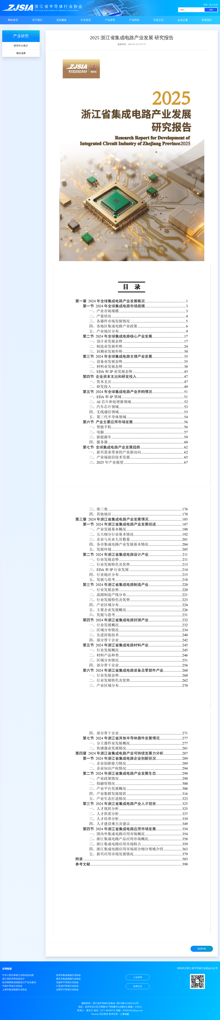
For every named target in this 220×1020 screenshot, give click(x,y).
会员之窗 (183, 20)
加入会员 (213, 5)
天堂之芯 (158, 20)
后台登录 (103, 1014)
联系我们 (207, 20)
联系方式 (137, 986)
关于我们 (37, 20)
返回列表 (202, 949)
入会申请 (137, 977)
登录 (205, 5)
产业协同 (134, 20)
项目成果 (21, 53)
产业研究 (110, 20)
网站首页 (13, 20)
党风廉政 (61, 20)
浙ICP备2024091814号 (127, 1003)
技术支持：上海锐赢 (119, 1014)
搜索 (211, 10)
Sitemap (95, 1014)
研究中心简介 (21, 45)
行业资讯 (86, 20)
